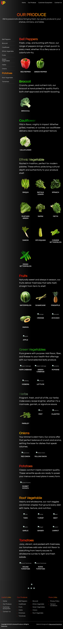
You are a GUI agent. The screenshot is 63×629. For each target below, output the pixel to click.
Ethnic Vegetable (8, 51)
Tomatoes (5, 81)
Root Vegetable (7, 77)
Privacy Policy (54, 601)
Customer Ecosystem (45, 2)
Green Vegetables (6, 60)
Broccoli (4, 43)
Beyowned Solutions (55, 624)
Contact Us (58, 2)
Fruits (4, 55)
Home (24, 2)
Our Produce (32, 2)
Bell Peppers (6, 39)
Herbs (4, 65)
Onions (4, 68)
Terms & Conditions (53, 604)
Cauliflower (5, 47)
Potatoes (7, 73)
